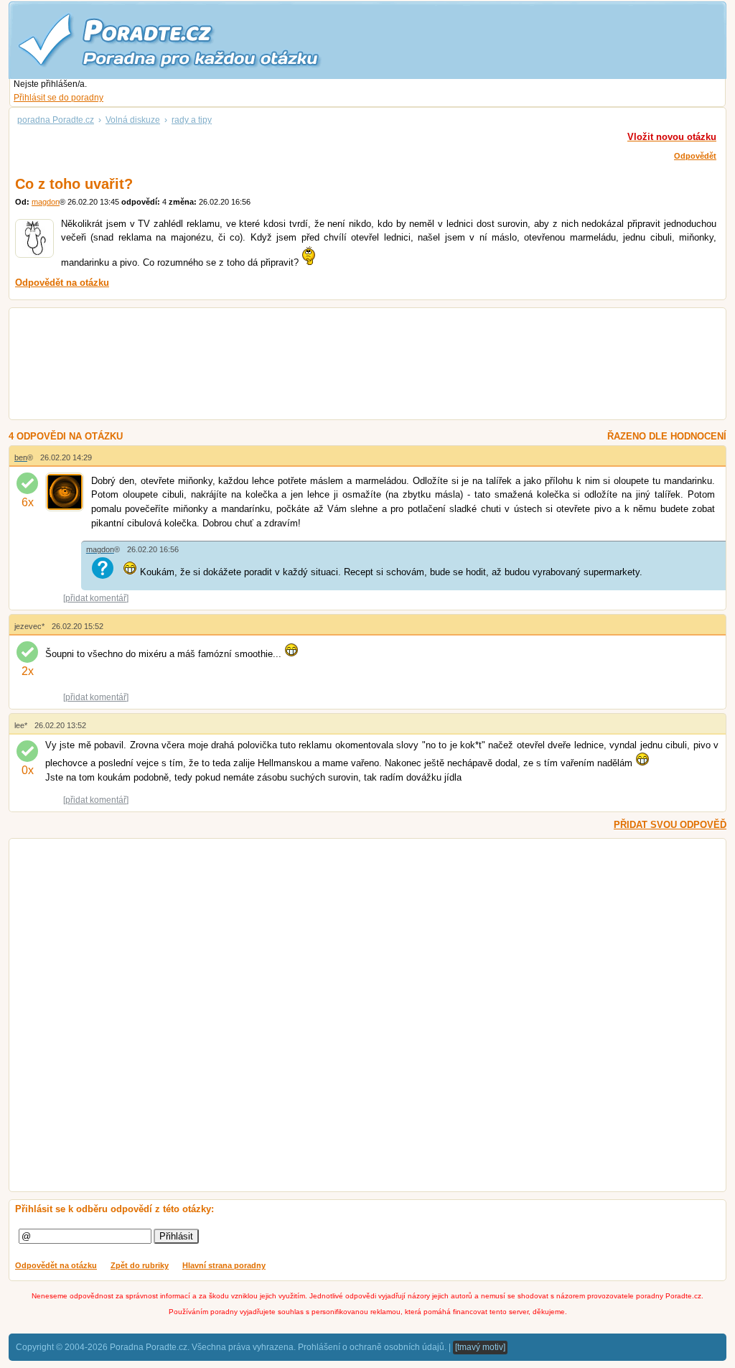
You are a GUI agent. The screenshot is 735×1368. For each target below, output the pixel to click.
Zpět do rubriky (140, 1265)
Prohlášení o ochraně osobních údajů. (372, 1347)
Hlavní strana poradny (224, 1265)
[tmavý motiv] (480, 1347)
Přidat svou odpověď (670, 824)
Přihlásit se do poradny (58, 98)
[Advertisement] (350, 365)
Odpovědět (695, 156)
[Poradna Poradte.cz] (195, 39)
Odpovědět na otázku (56, 1265)
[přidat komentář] (95, 598)
